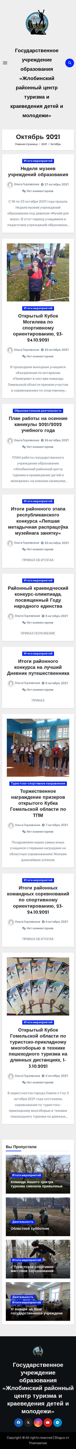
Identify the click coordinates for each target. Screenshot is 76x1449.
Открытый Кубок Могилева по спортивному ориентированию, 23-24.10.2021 (38, 328)
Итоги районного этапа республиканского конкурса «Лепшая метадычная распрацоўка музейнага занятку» (38, 521)
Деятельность (22, 1222)
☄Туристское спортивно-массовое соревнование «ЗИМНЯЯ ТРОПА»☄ (32, 1271)
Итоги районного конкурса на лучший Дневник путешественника (38, 667)
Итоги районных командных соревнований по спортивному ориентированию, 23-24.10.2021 (38, 900)
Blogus (60, 1438)
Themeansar (38, 1443)
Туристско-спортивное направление (38, 783)
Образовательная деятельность (38, 410)
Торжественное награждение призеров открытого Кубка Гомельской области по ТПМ (38, 803)
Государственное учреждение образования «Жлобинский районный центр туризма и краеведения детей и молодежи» (38, 1388)
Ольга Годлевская (26, 184)
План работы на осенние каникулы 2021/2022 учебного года (38, 424)
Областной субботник (30, 1229)
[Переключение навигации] (5, 63)
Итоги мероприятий (38, 161)
